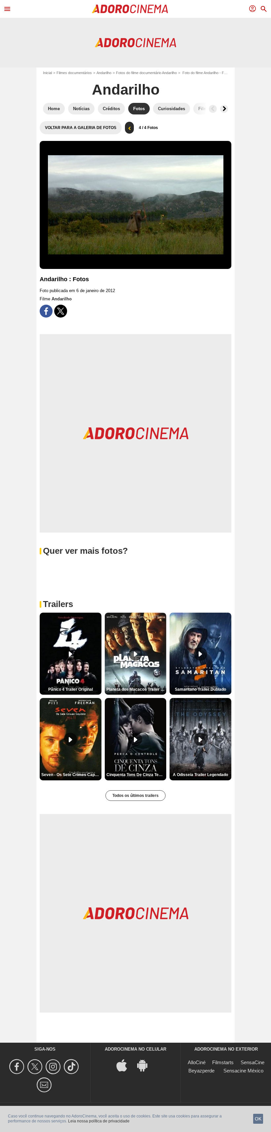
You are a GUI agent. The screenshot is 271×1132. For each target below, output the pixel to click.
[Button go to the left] (213, 109)
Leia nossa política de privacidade (99, 1121)
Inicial (47, 73)
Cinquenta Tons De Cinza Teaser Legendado (136, 774)
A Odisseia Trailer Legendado (200, 774)
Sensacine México (243, 1070)
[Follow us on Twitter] (35, 1066)
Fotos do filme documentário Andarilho (146, 73)
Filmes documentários (74, 73)
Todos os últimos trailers (135, 795)
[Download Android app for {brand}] (145, 1064)
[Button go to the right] (224, 109)
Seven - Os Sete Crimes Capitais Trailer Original (71, 774)
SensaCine (252, 1062)
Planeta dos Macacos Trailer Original (136, 689)
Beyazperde (201, 1070)
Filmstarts (223, 1062)
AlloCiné (197, 1062)
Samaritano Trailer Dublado (200, 689)
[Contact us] (45, 1084)
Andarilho (104, 73)
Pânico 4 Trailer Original (70, 689)
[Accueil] (130, 9)
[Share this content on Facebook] (46, 311)
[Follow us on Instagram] (54, 1066)
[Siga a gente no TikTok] (72, 1066)
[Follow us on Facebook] (17, 1066)
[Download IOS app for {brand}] (125, 1064)
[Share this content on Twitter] (60, 311)
